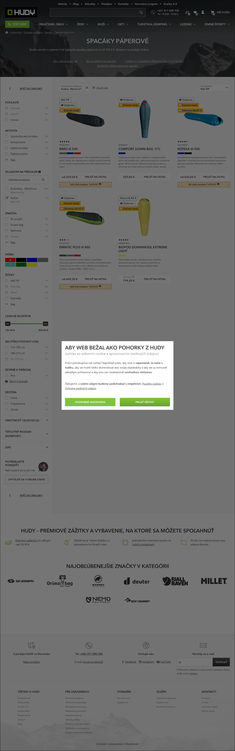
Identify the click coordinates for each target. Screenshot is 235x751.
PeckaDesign (132, 743)
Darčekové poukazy (166, 706)
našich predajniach (143, 544)
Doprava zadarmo (26, 540)
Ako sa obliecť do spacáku (101, 61)
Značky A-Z (170, 3)
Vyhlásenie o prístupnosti (77, 728)
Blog (76, 3)
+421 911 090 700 (91, 653)
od (7, 324)
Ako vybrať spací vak (65, 61)
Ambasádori (23, 711)
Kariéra (21, 719)
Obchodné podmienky (75, 702)
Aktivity (62, 3)
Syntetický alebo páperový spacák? (117, 66)
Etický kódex (23, 702)
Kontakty (123, 3)
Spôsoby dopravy (73, 715)
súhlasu (193, 673)
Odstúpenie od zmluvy (75, 706)
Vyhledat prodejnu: (19, 179)
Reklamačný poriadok (75, 711)
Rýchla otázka (208, 711)
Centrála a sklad (209, 706)
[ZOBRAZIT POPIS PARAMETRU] (39, 171)
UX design (101, 743)
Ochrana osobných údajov (80, 388)
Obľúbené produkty (195, 12)
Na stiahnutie (123, 698)
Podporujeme (24, 715)
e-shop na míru (115, 743)
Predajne (106, 3)
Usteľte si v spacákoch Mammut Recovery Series (153, 61)
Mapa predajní (31, 662)
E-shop (205, 702)
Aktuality (90, 3)
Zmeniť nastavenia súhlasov (78, 732)
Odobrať (87, 87)
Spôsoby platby (72, 719)
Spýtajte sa (122, 702)
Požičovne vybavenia (166, 698)
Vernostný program (146, 3)
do (45, 324)
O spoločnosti (24, 698)
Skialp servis (162, 702)
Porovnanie (187, 12)
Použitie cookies (151, 384)
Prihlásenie (203, 12)
